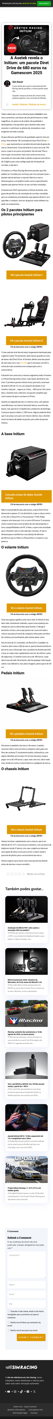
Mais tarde (35, 1416)
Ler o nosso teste (20, 1416)
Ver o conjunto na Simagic (26, 1402)
